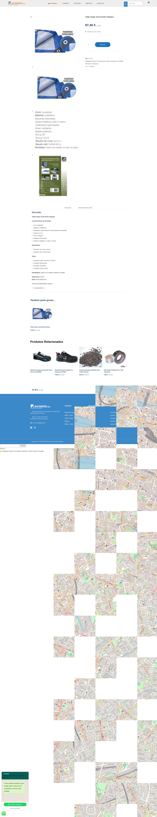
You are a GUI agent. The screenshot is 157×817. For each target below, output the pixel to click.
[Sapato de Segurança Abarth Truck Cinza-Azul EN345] (41, 357)
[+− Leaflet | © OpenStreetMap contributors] (108, 408)
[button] (31, 17)
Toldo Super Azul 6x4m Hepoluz (40, 327)
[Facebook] (31, 428)
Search (23, 445)
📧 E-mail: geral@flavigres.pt (37, 422)
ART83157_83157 (46, 284)
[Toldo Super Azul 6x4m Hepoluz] (41, 313)
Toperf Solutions (59, 441)
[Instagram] (35, 428)
